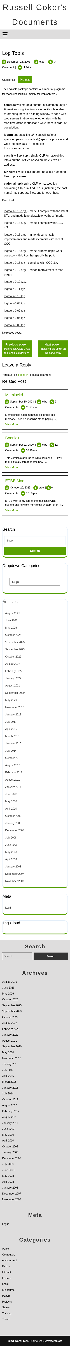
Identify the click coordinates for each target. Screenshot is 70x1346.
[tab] (5, 34)
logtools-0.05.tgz (14, 325)
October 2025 (13, 634)
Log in (8, 907)
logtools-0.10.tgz (14, 296)
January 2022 (13, 678)
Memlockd (14, 395)
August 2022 (12, 663)
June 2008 (11, 844)
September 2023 (15, 649)
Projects (25, 79)
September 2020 (15, 692)
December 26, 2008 (18, 61)
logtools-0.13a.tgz (15, 250)
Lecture (6, 1278)
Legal (5, 1283)
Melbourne (8, 1289)
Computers (8, 1254)
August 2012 (12, 765)
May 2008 (11, 852)
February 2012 (13, 772)
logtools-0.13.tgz (14, 262)
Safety (6, 1307)
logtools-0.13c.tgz (15, 234)
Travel (5, 1319)
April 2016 (11, 728)
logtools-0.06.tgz (14, 317)
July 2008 (11, 837)
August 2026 (12, 613)
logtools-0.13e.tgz (15, 211)
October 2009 (13, 815)
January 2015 (13, 743)
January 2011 (13, 786)
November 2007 (14, 880)
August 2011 (12, 779)
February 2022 (13, 671)
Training (6, 1313)
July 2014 (11, 750)
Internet (6, 1272)
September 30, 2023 (23, 401)
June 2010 (11, 794)
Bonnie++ (13, 438)
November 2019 (14, 707)
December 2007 (14, 873)
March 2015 (12, 736)
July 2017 (11, 721)
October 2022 (13, 656)
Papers (6, 1295)
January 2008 (13, 866)
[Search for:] (35, 540)
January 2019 (13, 714)
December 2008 (14, 830)
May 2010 (11, 801)
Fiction (6, 1266)
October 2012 (13, 757)
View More (11, 424)
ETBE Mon (14, 481)
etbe (41, 61)
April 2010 (11, 808)
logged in (23, 374)
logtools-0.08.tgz (14, 303)
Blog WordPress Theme (23, 1340)
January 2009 (13, 823)
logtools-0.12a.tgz (15, 281)
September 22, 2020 (23, 444)
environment (9, 1260)
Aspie (5, 1248)
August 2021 (12, 685)
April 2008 (11, 859)
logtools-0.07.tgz (14, 310)
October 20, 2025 (21, 487)
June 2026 (11, 620)
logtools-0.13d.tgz (15, 222)
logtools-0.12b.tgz (15, 269)
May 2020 (11, 700)
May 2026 (11, 627)
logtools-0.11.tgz (14, 288)
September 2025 (15, 642)
